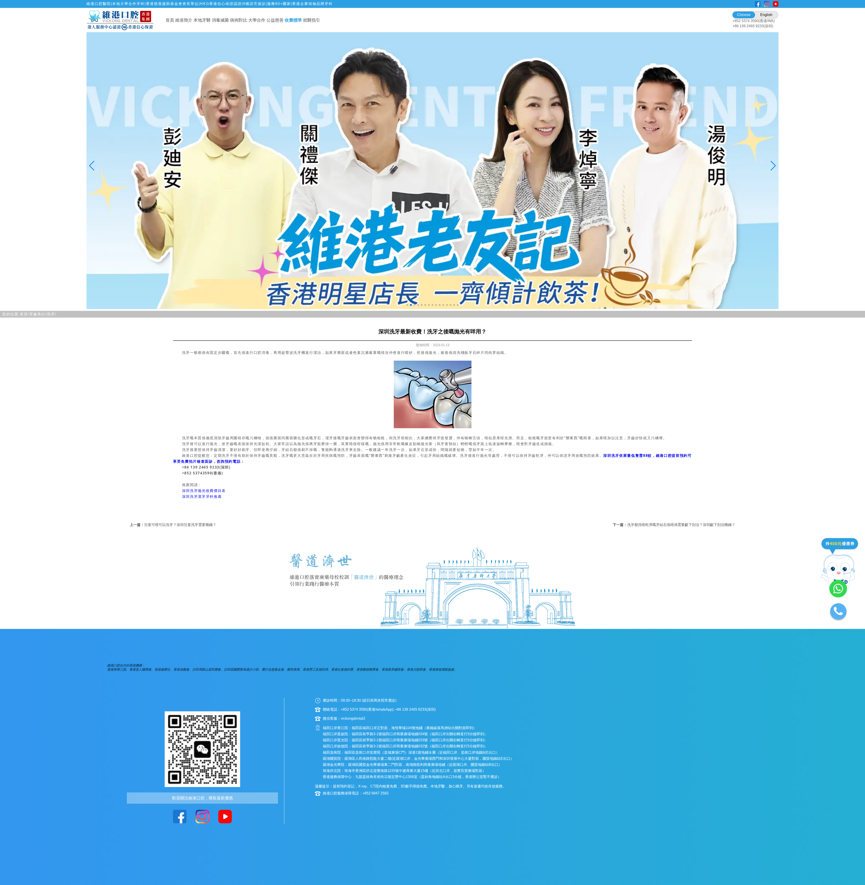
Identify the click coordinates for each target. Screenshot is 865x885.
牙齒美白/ (38, 314)
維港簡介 (183, 20)
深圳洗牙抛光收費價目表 (204, 490)
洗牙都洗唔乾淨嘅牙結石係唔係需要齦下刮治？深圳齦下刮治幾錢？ (681, 525)
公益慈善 (275, 20)
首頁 (170, 20)
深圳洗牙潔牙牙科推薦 (202, 496)
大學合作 (256, 20)
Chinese (744, 15)
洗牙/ (51, 314)
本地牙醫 (202, 20)
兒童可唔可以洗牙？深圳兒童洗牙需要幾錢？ (180, 525)
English (766, 15)
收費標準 (293, 20)
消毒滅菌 (220, 20)
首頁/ (24, 314)
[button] (407, 305)
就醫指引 (311, 20)
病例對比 (238, 20)
